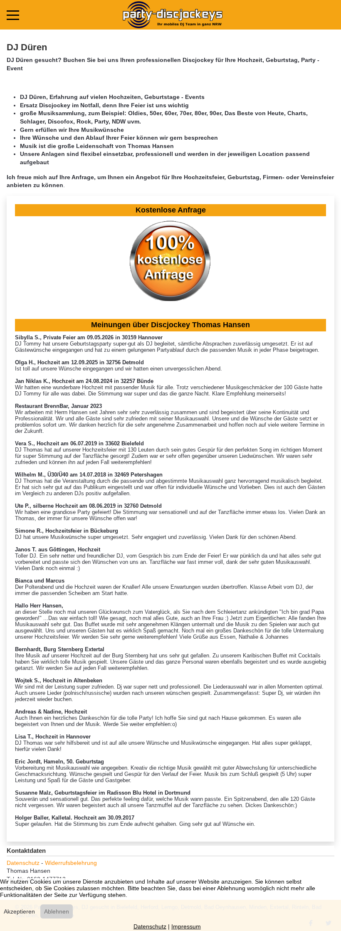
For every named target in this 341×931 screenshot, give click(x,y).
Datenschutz (23, 862)
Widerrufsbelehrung (71, 862)
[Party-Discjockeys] (172, 14)
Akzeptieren (19, 911)
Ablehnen (56, 911)
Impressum (186, 926)
